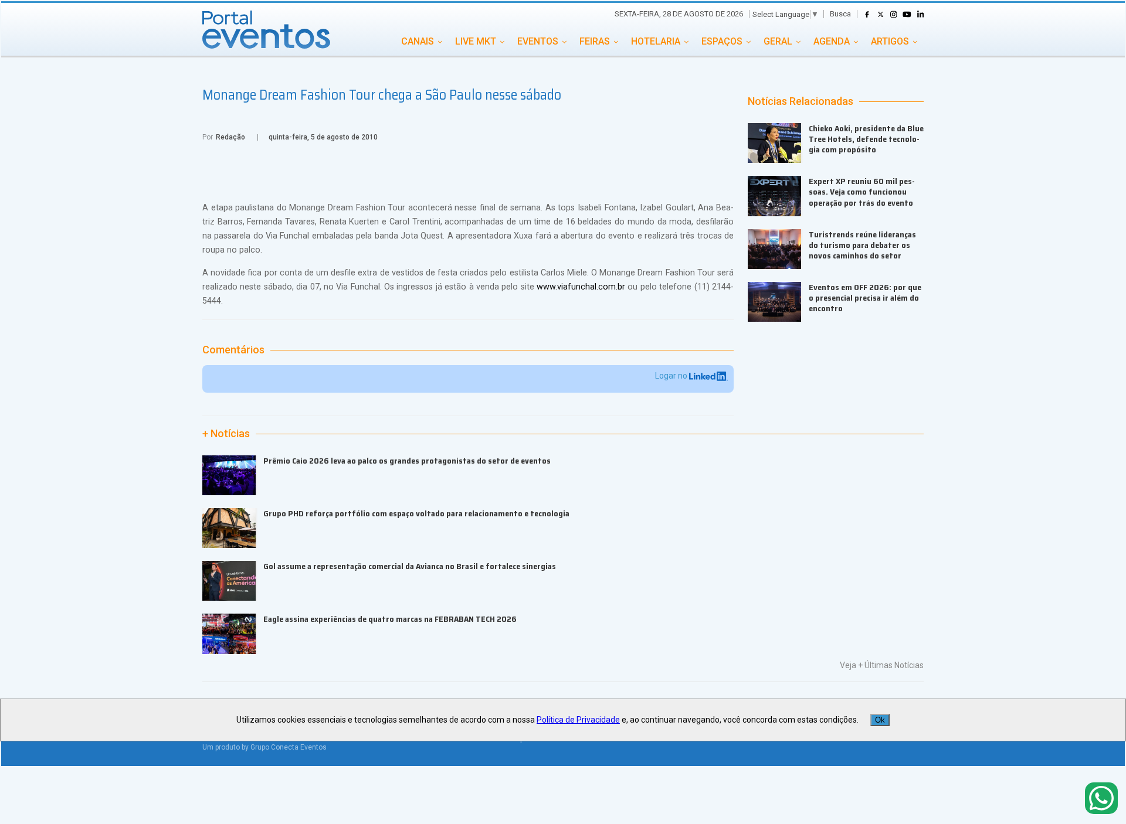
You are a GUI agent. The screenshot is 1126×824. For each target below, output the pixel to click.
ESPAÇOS (721, 41)
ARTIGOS (890, 41)
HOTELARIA (655, 41)
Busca (840, 13)
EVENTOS (537, 41)
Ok (880, 720)
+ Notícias (226, 434)
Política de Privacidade (578, 719)
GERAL (778, 41)
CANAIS (417, 41)
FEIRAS (594, 41)
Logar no (672, 375)
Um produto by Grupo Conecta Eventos (264, 747)
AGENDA (831, 41)
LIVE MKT (475, 41)
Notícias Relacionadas (800, 101)
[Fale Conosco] (1101, 799)
